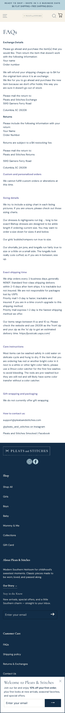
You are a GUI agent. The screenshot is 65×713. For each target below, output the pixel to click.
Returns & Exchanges (15, 664)
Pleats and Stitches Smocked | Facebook (26, 433)
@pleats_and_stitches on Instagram (24, 426)
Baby (6, 516)
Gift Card (8, 545)
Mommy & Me (11, 525)
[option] (32, 5)
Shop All (7, 486)
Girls (5, 496)
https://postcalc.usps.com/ (34, 333)
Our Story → (10, 585)
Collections (9, 535)
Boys (5, 506)
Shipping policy (12, 654)
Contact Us (9, 673)
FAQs (6, 644)
